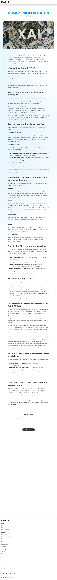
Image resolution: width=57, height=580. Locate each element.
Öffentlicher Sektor (6, 536)
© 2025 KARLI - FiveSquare (7, 577)
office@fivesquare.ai (6, 568)
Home (2, 525)
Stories (3, 551)
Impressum (4, 570)
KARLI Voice (4, 527)
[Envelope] (2, 573)
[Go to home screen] (5, 2)
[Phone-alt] (6, 573)
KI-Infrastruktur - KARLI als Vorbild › (34, 421)
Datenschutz (4, 544)
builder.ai (18, 295)
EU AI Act (36, 106)
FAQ (2, 553)
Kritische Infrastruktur (6, 538)
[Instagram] (13, 573)
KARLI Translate (5, 529)
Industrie (3, 534)
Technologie (4, 546)
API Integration (5, 549)
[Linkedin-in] (9, 573)
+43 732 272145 (5, 566)
